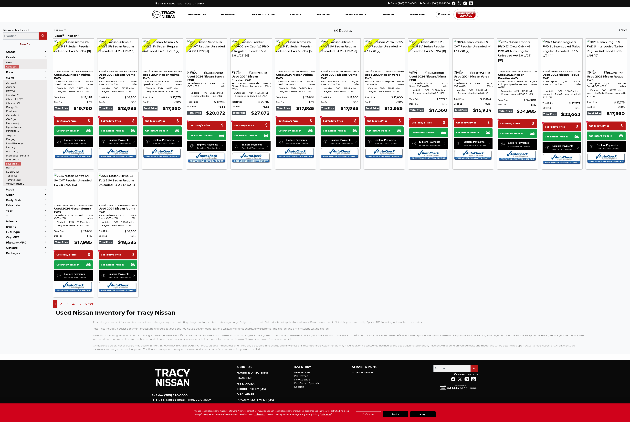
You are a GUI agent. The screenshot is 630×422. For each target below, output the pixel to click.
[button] (197, 14)
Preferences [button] (326, 414)
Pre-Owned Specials (306, 383)
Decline (395, 414)
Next (89, 304)
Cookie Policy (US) (251, 389)
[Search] (43, 35)
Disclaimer (245, 394)
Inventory (302, 367)
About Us (244, 367)
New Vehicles (302, 372)
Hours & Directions (252, 372)
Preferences (368, 414)
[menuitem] (26, 62)
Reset (23, 44)
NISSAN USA (245, 383)
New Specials (302, 379)
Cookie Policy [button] (259, 414)
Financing (244, 378)
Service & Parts (364, 367)
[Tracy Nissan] (164, 14)
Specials (299, 387)
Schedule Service (362, 372)
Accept (423, 414)
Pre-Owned (301, 376)
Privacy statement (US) (255, 400)
